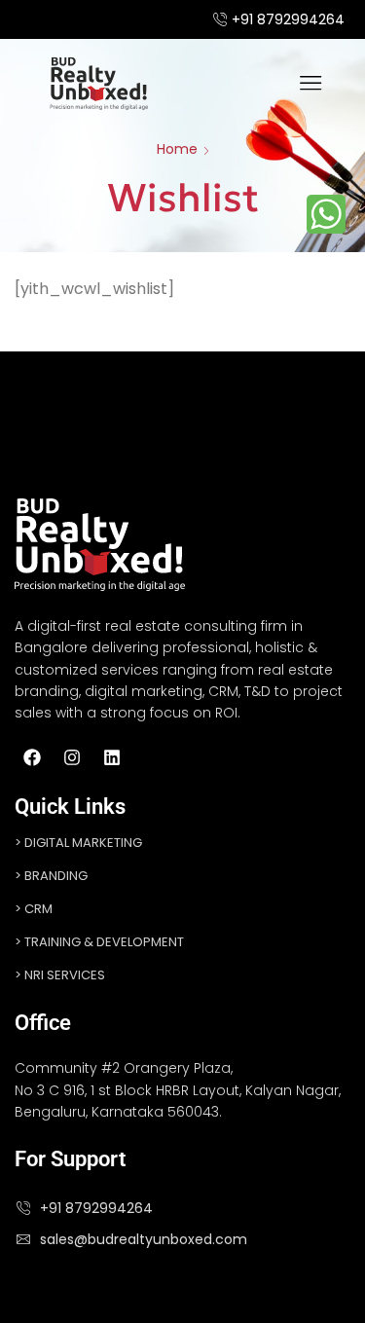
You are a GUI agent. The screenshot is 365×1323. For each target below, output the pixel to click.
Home (177, 149)
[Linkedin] (111, 757)
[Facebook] (32, 757)
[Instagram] (72, 757)
